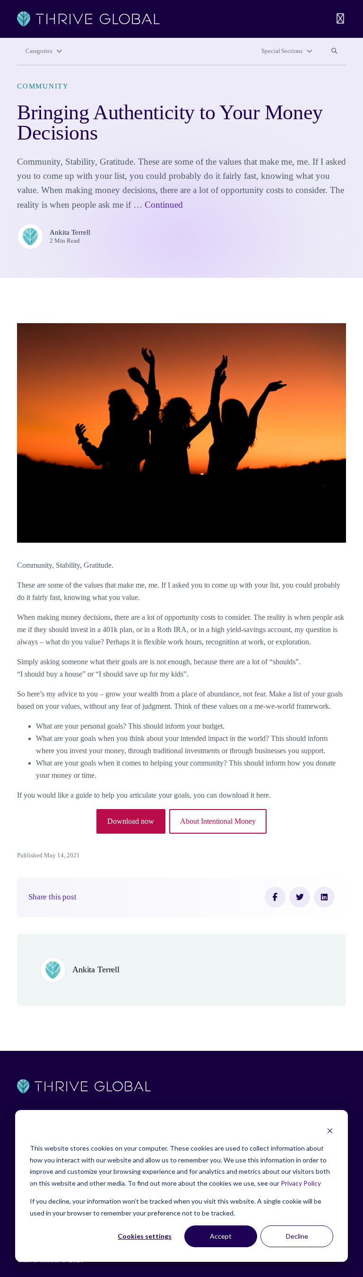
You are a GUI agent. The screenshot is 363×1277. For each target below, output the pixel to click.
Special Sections (281, 51)
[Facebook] (275, 897)
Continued (164, 205)
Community (43, 86)
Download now (130, 821)
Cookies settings (145, 1236)
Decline (297, 1236)
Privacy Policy (301, 1183)
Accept (221, 1236)
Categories (39, 51)
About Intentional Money (218, 821)
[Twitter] (299, 897)
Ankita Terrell (70, 232)
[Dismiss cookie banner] (330, 1130)
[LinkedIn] (324, 897)
